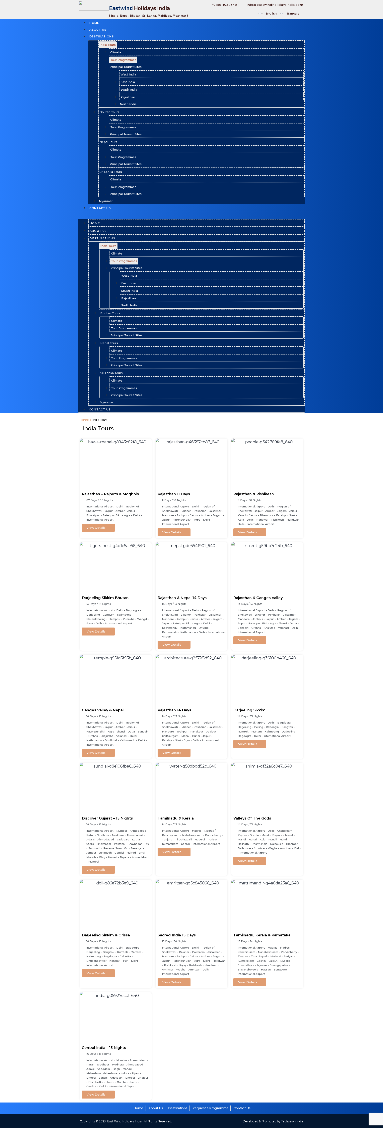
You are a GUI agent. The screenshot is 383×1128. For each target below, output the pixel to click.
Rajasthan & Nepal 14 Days (182, 598)
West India (128, 74)
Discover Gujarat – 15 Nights (107, 818)
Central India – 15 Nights (104, 1048)
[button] (191, 214)
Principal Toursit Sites (126, 134)
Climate (115, 52)
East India (127, 82)
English (271, 13)
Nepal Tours (108, 142)
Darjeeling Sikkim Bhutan (105, 598)
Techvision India (292, 1121)
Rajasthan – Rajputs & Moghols (110, 494)
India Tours (108, 45)
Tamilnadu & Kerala (176, 818)
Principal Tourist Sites (126, 67)
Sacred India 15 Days (177, 935)
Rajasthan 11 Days (174, 494)
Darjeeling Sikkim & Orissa (106, 935)
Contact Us (100, 208)
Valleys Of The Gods (252, 818)
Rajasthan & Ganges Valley (258, 598)
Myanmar (106, 201)
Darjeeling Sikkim (249, 710)
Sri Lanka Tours (111, 172)
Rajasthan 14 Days (174, 710)
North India (128, 104)
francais (293, 13)
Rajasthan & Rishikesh (253, 494)
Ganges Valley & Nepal (103, 710)
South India (128, 89)
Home (94, 23)
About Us (97, 29)
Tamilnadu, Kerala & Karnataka (261, 935)
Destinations (101, 36)
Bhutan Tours (109, 112)
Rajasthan (127, 97)
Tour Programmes (123, 60)
